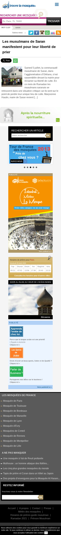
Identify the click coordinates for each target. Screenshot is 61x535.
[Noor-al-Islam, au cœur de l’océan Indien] (30, 299)
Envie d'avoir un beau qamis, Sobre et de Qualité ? (31, 361)
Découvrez (46, 317)
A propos (24, 508)
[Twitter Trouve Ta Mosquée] (30, 32)
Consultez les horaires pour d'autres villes (32, 276)
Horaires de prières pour (22, 260)
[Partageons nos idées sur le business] (16, 371)
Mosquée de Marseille (14, 416)
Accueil (12, 508)
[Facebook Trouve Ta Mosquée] (36, 32)
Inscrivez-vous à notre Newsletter (17, 491)
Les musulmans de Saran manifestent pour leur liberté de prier (29, 46)
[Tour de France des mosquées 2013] (30, 154)
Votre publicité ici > (44, 387)
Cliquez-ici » (15, 345)
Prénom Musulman (40, 518)
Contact (36, 508)
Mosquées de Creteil (14, 431)
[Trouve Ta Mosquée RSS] (58, 32)
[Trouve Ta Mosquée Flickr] (52, 32)
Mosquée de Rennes (14, 436)
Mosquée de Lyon (12, 421)
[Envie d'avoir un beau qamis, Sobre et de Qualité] (16, 352)
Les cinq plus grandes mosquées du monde (26, 468)
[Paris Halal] (30, 115)
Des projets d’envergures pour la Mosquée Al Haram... (31, 478)
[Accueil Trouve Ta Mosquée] (19, 5)
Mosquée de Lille (12, 446)
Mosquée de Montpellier (15, 441)
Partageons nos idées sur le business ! (26, 380)
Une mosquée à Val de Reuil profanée (23, 458)
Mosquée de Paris (12, 401)
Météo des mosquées (29, 511)
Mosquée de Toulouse (14, 406)
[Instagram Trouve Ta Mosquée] (42, 32)
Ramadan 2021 (19, 518)
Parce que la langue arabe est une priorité (27, 340)
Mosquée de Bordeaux (15, 411)
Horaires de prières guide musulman (29, 515)
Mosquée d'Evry (11, 426)
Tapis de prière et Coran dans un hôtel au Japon (28, 473)
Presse (47, 508)
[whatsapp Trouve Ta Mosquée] (47, 32)
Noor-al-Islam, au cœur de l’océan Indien (30, 282)
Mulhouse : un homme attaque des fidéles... (26, 463)
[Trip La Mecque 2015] (30, 212)
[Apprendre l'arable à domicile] (16, 331)
